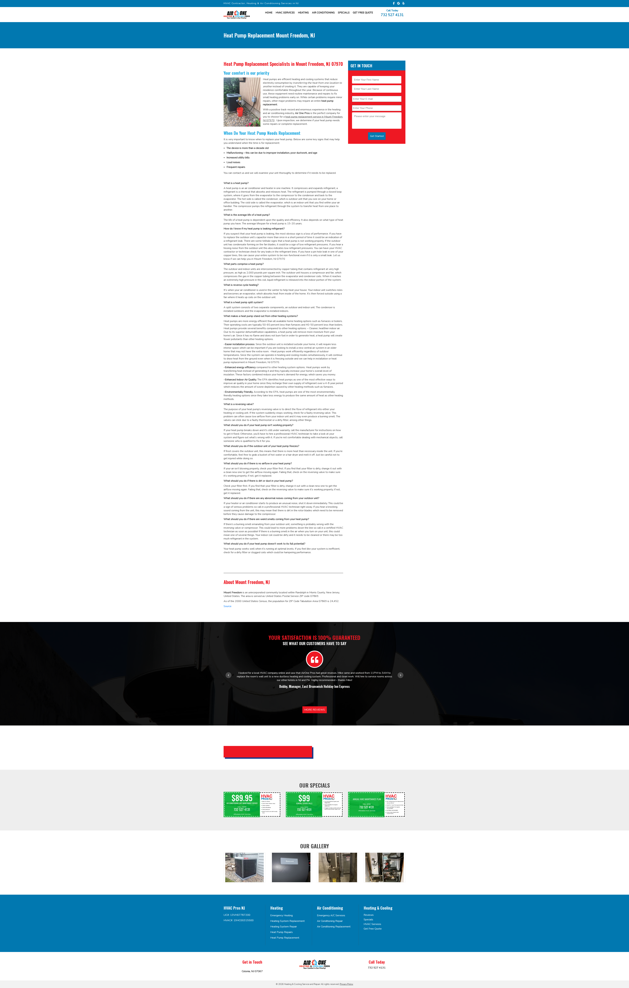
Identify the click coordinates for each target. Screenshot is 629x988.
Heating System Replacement (287, 921)
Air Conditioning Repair (330, 921)
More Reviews (314, 710)
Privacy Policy (346, 984)
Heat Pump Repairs (281, 932)
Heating (303, 12)
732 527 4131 (392, 15)
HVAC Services (285, 12)
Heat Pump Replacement (284, 938)
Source (227, 606)
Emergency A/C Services (331, 915)
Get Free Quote (373, 929)
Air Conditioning (323, 12)
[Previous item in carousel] (228, 675)
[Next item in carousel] (400, 675)
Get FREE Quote (363, 12)
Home (268, 12)
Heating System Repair (283, 926)
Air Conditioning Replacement (334, 926)
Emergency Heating (281, 915)
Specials (344, 12)
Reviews (369, 915)
